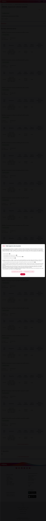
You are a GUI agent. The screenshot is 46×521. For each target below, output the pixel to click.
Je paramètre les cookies (29, 271)
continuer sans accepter (17, 271)
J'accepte (23, 274)
